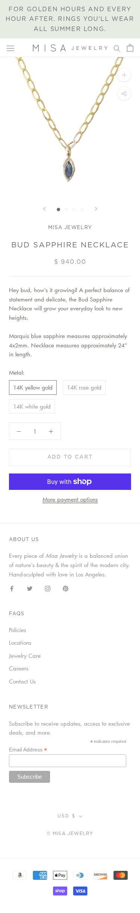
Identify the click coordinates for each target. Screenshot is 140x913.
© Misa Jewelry (70, 833)
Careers (18, 668)
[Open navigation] (10, 48)
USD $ (66, 816)
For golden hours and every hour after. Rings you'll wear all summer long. (70, 19)
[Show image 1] (58, 209)
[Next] (96, 208)
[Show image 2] (66, 209)
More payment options (70, 499)
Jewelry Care (25, 655)
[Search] (116, 47)
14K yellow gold (33, 387)
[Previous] (44, 208)
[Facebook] (12, 587)
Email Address (28, 749)
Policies (17, 630)
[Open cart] (130, 47)
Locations (20, 642)
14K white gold (32, 406)
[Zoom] (124, 74)
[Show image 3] (74, 209)
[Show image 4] (82, 209)
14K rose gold (84, 387)
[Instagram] (47, 587)
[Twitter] (29, 587)
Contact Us (22, 681)
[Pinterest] (65, 587)
